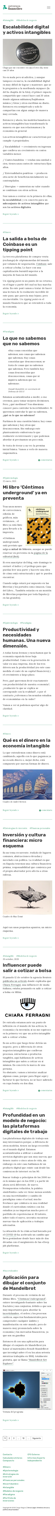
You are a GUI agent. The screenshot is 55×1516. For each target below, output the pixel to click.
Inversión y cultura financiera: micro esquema (24, 840)
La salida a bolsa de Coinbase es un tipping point (25, 244)
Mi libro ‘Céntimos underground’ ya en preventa (25, 492)
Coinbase (41, 263)
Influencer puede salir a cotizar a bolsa (27, 967)
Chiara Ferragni (12, 984)
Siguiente (36, 1438)
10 (23, 1438)
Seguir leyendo (10, 214)
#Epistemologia (10, 478)
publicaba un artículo (15, 981)
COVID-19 (10, 1234)
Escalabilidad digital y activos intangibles (27, 29)
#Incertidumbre (10, 1271)
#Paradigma (8, 331)
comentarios (45, 460)
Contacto (7, 1454)
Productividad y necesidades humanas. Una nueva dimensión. (27, 638)
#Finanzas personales (40, 828)
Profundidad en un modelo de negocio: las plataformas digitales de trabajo (25, 1123)
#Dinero (7, 232)
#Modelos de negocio (26, 20)
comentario (46, 810)
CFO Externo (34, 1454)
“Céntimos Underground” (31, 1298)
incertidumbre (11, 1313)
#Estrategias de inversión (15, 828)
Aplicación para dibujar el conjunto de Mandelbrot (24, 1283)
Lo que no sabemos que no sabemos (24, 341)
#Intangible (8, 20)
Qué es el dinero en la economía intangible (26, 743)
